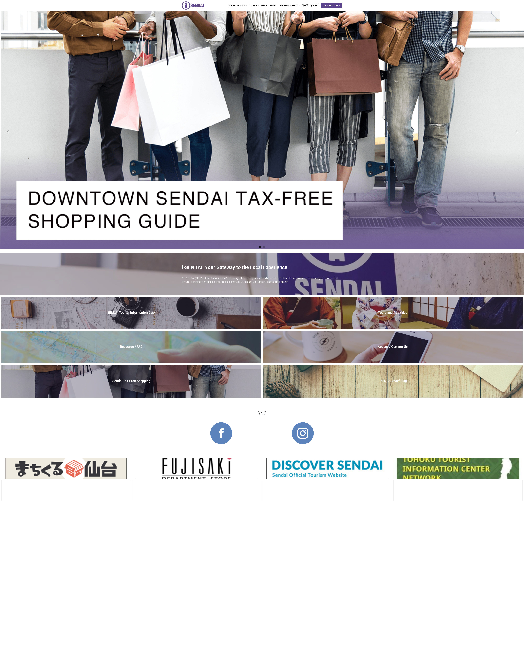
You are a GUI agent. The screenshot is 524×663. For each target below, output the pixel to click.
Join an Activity (332, 5)
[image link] (193, 5)
